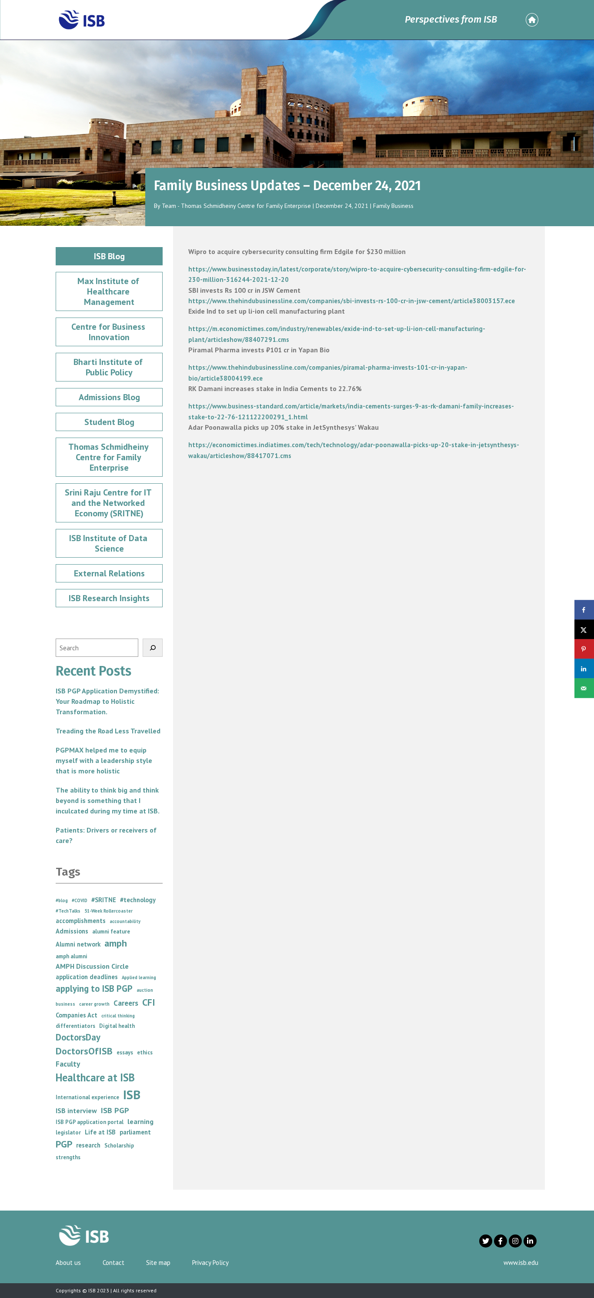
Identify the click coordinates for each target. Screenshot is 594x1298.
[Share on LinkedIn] (584, 669)
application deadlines (87, 977)
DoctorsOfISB (84, 1051)
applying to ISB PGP (94, 988)
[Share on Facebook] (584, 610)
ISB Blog (109, 256)
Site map (158, 1262)
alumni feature (111, 931)
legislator (68, 1132)
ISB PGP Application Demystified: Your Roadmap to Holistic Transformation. (107, 701)
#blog (62, 900)
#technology (138, 900)
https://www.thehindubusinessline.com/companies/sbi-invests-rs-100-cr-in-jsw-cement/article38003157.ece (351, 301)
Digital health (117, 1026)
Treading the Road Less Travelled (108, 730)
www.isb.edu (521, 1262)
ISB (131, 1094)
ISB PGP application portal (89, 1122)
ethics (145, 1052)
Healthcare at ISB (95, 1077)
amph (115, 943)
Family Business (393, 206)
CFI (148, 1002)
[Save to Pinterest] (584, 649)
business (65, 1004)
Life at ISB (100, 1132)
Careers (125, 1003)
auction (145, 990)
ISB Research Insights (109, 598)
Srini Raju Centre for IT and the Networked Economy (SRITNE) (109, 503)
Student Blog (109, 422)
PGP (64, 1144)
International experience (87, 1097)
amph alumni (71, 956)
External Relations (109, 573)
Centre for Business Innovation (109, 332)
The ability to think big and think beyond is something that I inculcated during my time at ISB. (108, 800)
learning (140, 1121)
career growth (94, 1004)
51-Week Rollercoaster (108, 911)
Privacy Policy (210, 1262)
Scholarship (119, 1145)
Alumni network (78, 944)
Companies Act (76, 1015)
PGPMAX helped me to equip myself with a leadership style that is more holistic (104, 760)
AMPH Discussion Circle (92, 966)
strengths (68, 1157)
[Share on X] (584, 629)
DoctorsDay (78, 1037)
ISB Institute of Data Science (109, 543)
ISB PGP (115, 1110)
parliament (135, 1132)
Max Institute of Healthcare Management (109, 291)
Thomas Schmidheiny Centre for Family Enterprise (109, 457)
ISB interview (76, 1110)
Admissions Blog (109, 397)
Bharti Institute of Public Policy (109, 367)
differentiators (75, 1026)
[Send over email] (584, 688)
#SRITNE (103, 900)
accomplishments (81, 921)
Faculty (68, 1064)
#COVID (79, 900)
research (88, 1145)
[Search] (153, 648)
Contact (113, 1262)
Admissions (72, 931)
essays (125, 1052)
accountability (125, 921)
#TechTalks (68, 911)
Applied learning (139, 977)
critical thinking (118, 1016)
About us (68, 1262)
